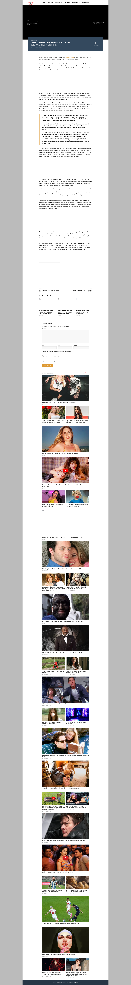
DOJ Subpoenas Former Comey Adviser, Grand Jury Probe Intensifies (46, 312)
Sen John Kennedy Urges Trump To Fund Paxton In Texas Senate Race (65, 312)
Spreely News (70, 57)
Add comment (97, 45)
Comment (44, 328)
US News (67, 2)
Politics (50, 2)
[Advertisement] (65, 82)
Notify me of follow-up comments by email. (50, 356)
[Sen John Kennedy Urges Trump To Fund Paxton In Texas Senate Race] (65, 302)
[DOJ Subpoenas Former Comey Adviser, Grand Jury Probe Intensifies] (47, 302)
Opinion (44, 2)
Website (75, 345)
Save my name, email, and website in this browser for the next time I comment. (58, 351)
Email (59, 345)
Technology (59, 2)
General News (34, 40)
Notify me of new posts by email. (48, 361)
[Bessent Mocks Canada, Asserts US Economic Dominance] (84, 302)
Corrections (85, 2)
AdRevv (76, 982)
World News (76, 2)
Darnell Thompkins (34, 47)
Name (43, 345)
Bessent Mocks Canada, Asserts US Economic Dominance (83, 312)
